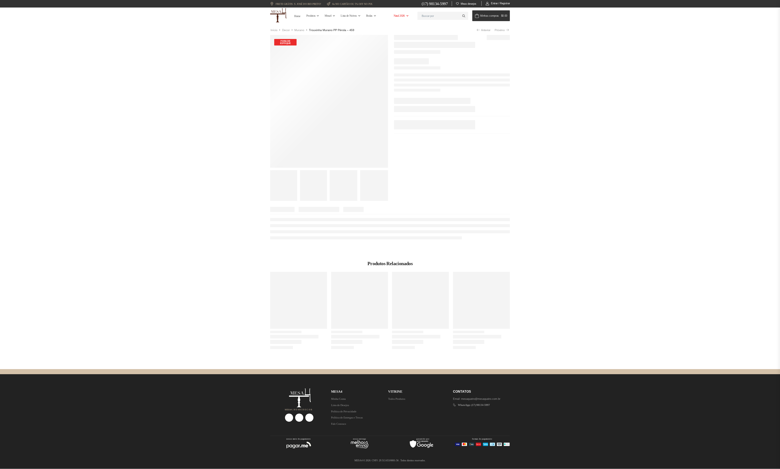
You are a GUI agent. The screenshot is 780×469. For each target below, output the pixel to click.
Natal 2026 (399, 15)
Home (297, 16)
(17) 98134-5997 (435, 3)
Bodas (369, 15)
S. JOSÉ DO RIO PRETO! (299, 4)
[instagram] (289, 418)
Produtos (310, 15)
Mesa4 (328, 15)
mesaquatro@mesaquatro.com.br (480, 398)
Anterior (485, 30)
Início (274, 30)
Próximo (500, 30)
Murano (299, 30)
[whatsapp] (309, 418)
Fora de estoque (285, 42)
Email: (456, 398)
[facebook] (299, 418)
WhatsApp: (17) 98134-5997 (474, 404)
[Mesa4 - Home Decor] (278, 15)
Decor (286, 30)
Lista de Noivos (349, 15)
